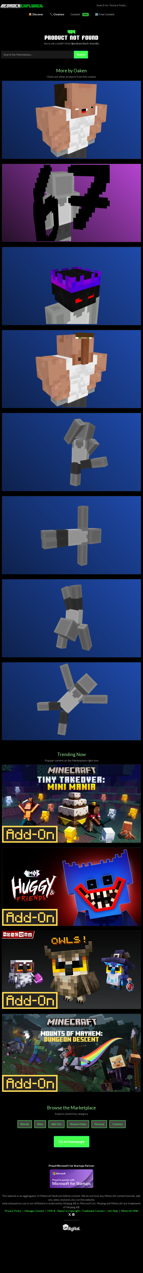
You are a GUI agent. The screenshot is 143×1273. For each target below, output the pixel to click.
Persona (99, 1124)
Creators (117, 1124)
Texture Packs (78, 1124)
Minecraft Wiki (129, 1210)
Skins (40, 1124)
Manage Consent (34, 1210)
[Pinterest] (73, 1214)
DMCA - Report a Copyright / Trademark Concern (76, 1210)
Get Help (113, 1210)
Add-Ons (56, 1124)
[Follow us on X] (69, 1214)
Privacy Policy (13, 1210)
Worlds (24, 1124)
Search (81, 54)
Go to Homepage (71, 1142)
